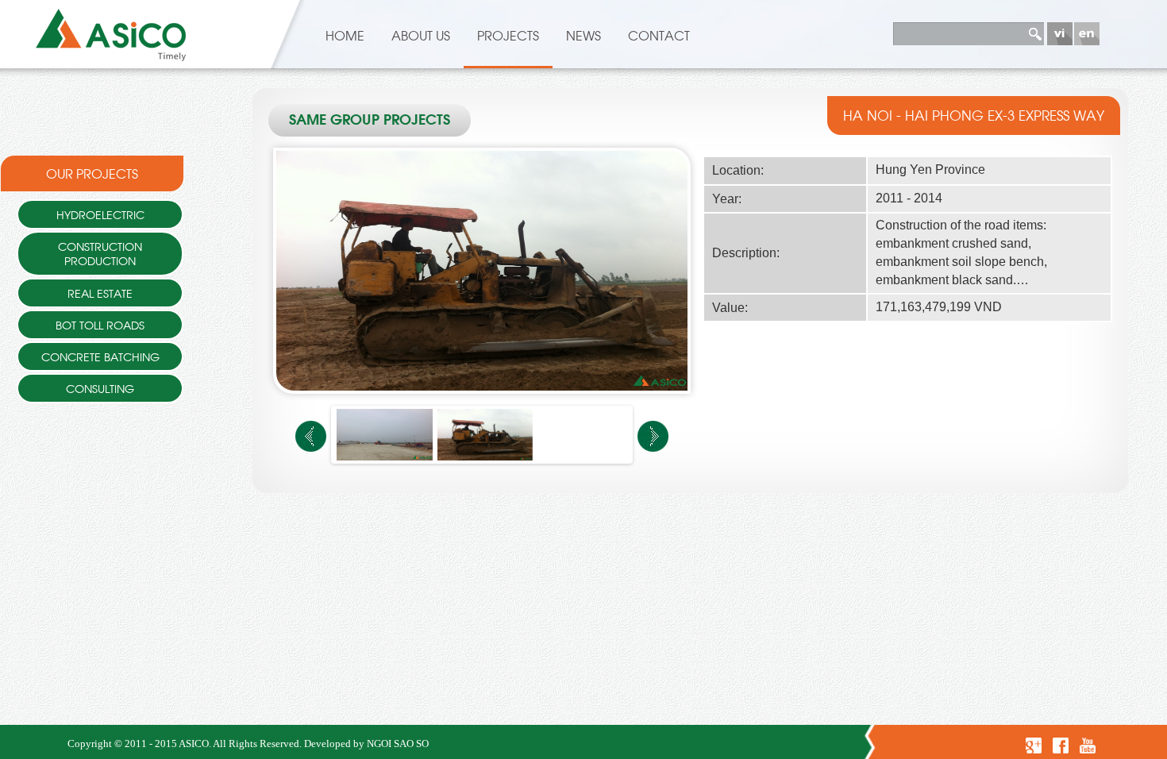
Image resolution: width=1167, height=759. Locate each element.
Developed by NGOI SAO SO (366, 743)
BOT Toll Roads (100, 324)
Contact (659, 35)
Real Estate (100, 292)
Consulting (100, 387)
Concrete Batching (100, 356)
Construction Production (100, 253)
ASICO (194, 743)
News (583, 35)
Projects (508, 35)
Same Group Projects (369, 121)
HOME (344, 35)
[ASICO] (111, 31)
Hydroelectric (100, 214)
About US (420, 35)
